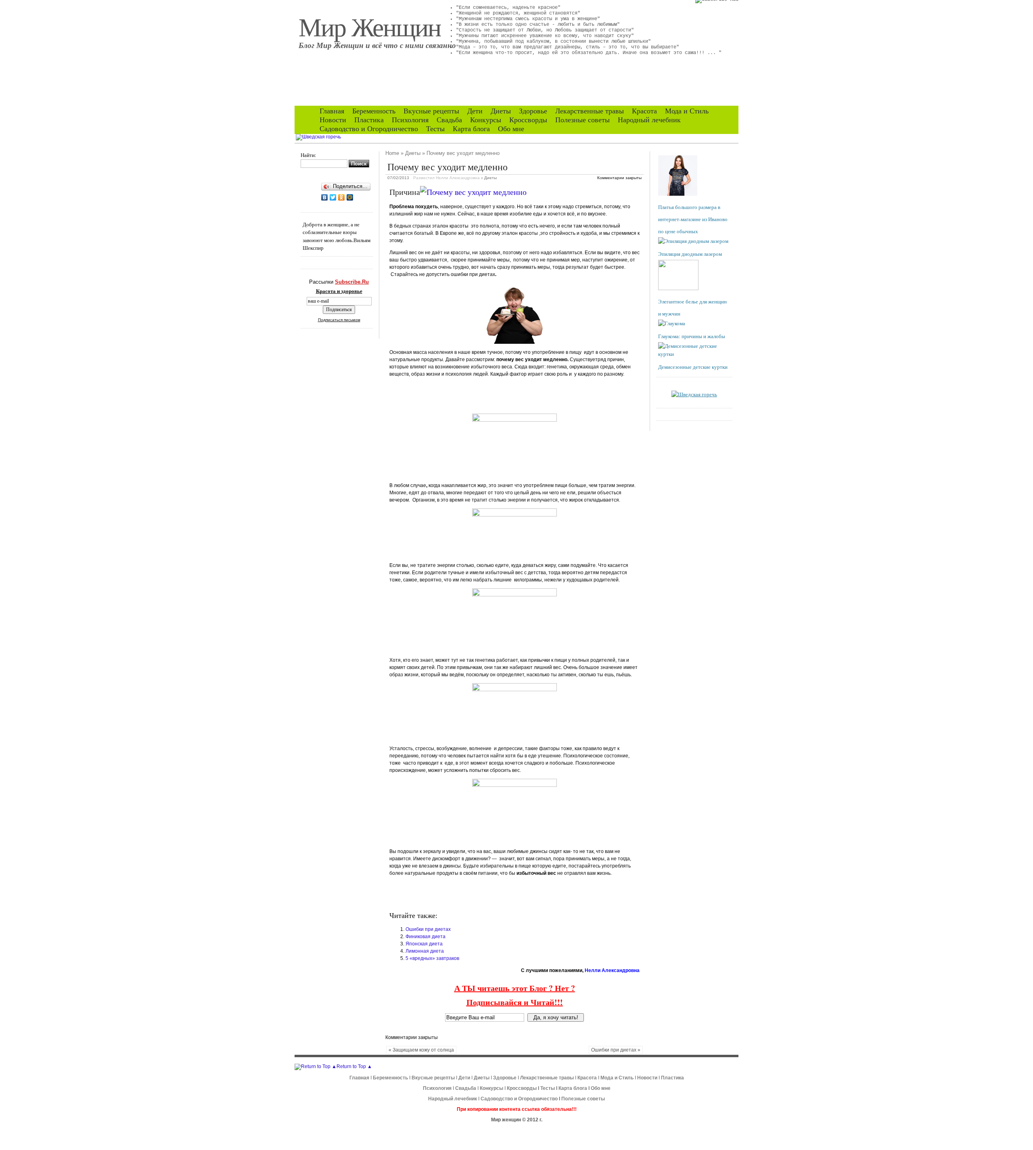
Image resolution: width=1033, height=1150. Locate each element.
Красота (644, 111)
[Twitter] (333, 197)
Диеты (501, 111)
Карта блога (471, 129)
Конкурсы (485, 120)
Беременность (373, 111)
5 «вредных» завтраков (432, 958)
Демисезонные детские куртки (693, 366)
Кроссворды (528, 120)
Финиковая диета (425, 936)
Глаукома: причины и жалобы (691, 336)
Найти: (308, 155)
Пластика (369, 120)
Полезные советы (582, 120)
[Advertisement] (483, 395)
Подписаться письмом (339, 320)
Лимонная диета (425, 951)
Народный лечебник (649, 120)
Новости (333, 120)
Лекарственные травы (589, 111)
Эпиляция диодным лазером (690, 253)
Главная (332, 111)
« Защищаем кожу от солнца (421, 1050)
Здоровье (533, 111)
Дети (475, 111)
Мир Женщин (370, 26)
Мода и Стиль (687, 111)
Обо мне (511, 129)
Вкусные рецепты (431, 111)
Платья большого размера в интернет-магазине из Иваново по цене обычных (693, 219)
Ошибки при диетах (428, 929)
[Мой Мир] (350, 197)
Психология (410, 120)
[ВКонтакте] (324, 197)
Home (392, 153)
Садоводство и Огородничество (369, 129)
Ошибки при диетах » (615, 1050)
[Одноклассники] (341, 197)
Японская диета (424, 944)
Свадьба (449, 120)
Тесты (435, 129)
